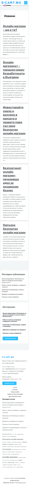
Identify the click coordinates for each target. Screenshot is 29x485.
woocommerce (7, 434)
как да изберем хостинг (16, 449)
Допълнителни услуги (15, 396)
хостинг (18, 464)
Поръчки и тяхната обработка (10, 297)
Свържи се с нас (9, 383)
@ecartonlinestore (13, 373)
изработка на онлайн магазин (8, 446)
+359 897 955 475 (10, 369)
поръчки (8, 460)
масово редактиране (15, 454)
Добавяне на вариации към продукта (12, 294)
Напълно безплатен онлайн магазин (14, 228)
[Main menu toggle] (25, 2)
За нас (15, 387)
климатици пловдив (11, 451)
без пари (8, 436)
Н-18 (13, 434)
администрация (20, 434)
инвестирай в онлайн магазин (20, 446)
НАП (16, 434)
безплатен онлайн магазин (12, 439)
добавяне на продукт (8, 444)
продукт (20, 460)
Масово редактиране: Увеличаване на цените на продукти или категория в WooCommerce (13, 280)
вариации (9, 442)
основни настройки (22, 457)
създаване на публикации (7, 464)
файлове (15, 464)
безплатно (4, 442)
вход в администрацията (16, 442)
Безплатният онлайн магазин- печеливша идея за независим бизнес (12, 179)
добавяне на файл (17, 444)
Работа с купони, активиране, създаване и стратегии (12, 320)
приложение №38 (14, 460)
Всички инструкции (10, 338)
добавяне (24, 442)
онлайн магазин (10, 457)
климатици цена (19, 451)
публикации (4, 462)
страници (17, 462)
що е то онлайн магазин (18, 467)
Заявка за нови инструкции (15, 394)
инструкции (6, 449)
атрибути (4, 436)
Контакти (15, 389)
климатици (4, 451)
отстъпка (4, 460)
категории (24, 449)
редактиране (11, 462)
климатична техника (6, 454)
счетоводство (22, 462)
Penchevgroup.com (21, 482)
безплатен (13, 436)
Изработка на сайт (8, 482)
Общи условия (15, 392)
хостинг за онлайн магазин (7, 467)
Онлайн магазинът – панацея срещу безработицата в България (14, 70)
